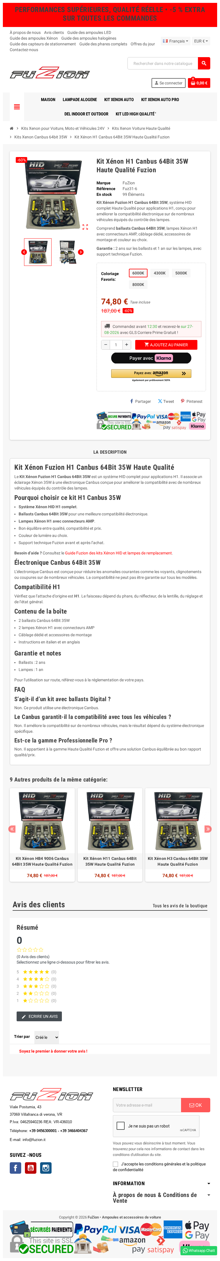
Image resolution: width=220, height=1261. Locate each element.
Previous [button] (11, 829)
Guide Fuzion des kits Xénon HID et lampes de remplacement (118, 553)
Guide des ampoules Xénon (34, 38)
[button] (151, 375)
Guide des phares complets (103, 44)
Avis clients (54, 32)
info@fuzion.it (59, 1140)
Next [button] (208, 829)
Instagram (46, 1168)
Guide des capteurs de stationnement (43, 44)
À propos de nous (25, 32)
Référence (106, 188)
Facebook (15, 1168)
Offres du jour (143, 44)
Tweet (168, 401)
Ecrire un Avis (43, 1016)
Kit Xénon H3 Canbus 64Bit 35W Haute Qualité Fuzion (178, 861)
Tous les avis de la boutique (180, 905)
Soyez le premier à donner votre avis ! (53, 1051)
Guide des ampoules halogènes (88, 38)
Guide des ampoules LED (89, 32)
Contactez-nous (24, 49)
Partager (143, 401)
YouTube (30, 1168)
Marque (104, 183)
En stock (104, 194)
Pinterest (194, 401)
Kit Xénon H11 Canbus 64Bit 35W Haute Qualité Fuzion (110, 861)
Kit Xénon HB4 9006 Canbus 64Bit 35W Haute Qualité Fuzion (42, 861)
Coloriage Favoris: (110, 276)
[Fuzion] (50, 72)
